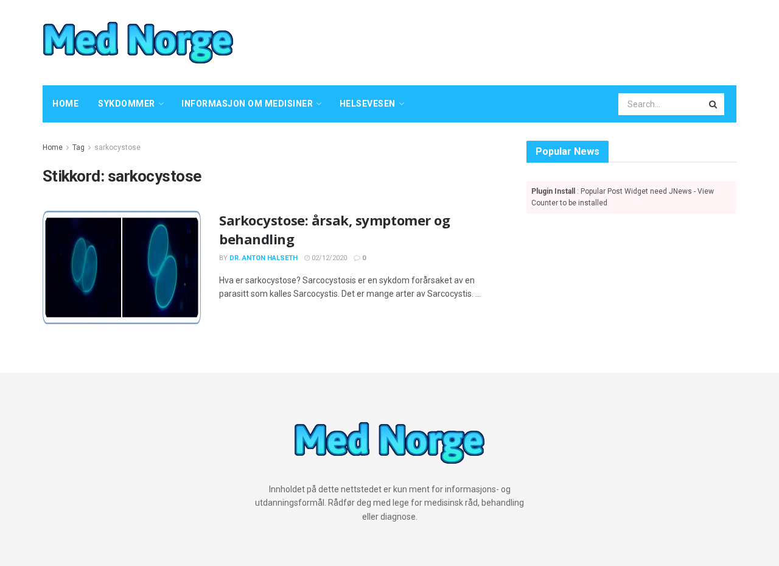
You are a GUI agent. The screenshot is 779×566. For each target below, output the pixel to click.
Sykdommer (126, 103)
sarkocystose (117, 147)
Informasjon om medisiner (247, 103)
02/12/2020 (328, 258)
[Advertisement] (508, 40)
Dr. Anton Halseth (263, 258)
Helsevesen (368, 103)
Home (65, 103)
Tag (78, 147)
